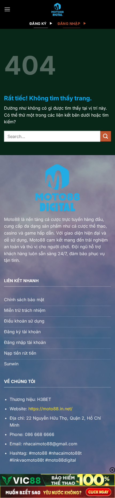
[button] (7, 9)
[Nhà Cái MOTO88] (57, 9)
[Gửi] (105, 136)
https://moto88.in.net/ (50, 408)
